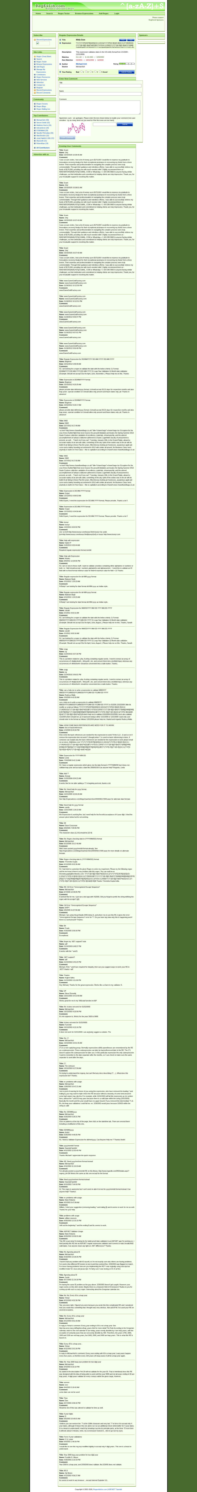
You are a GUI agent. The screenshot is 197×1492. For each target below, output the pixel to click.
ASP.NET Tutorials (115, 1489)
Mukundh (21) (41, 141)
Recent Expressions (44, 40)
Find (122, 40)
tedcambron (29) (42, 128)
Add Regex (104, 13)
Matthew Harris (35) (43, 125)
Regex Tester (64, 13)
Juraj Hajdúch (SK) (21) (45, 138)
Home (38, 13)
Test (130, 40)
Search (49, 13)
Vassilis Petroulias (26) (44, 133)
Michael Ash (81, 64)
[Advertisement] (90, 23)
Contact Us (40, 85)
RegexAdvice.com (100, 1489)
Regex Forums (42, 104)
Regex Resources (43, 77)
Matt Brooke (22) (42, 135)
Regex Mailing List (43, 109)
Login (116, 13)
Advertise (40, 82)
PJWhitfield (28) (42, 130)
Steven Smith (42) (43, 123)
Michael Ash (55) (42, 120)
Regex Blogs (41, 106)
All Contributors (43, 148)
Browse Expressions (84, 13)
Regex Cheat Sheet (43, 56)
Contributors (41, 75)
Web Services (41, 80)
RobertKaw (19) (42, 143)
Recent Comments (43, 93)
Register (39, 88)
